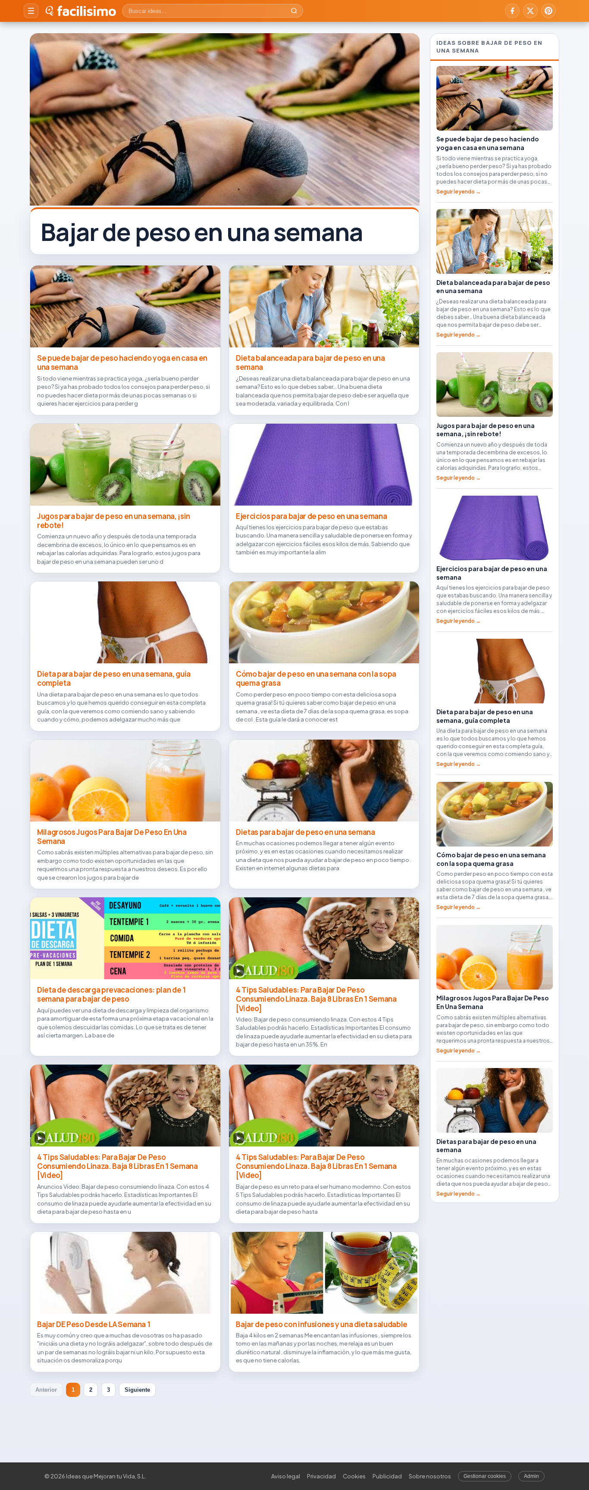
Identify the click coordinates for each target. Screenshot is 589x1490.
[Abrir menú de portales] (31, 10)
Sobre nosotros (430, 1476)
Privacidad (321, 1476)
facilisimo (86, 11)
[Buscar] (294, 10)
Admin (531, 1476)
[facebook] (512, 10)
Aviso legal (285, 1476)
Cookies (354, 1476)
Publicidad (387, 1476)
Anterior (46, 1390)
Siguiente (137, 1390)
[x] (530, 10)
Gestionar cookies (485, 1476)
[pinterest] (548, 10)
